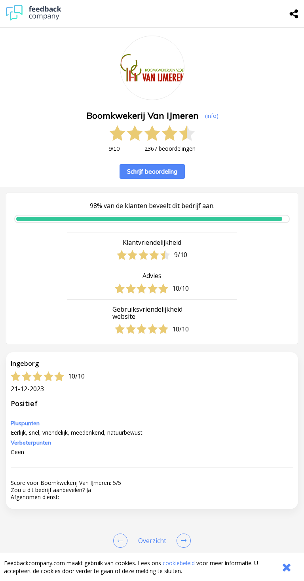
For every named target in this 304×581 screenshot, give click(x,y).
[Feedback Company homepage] (33, 18)
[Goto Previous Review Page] (122, 541)
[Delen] (294, 14)
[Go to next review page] (182, 541)
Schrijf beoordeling (152, 171)
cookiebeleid (179, 563)
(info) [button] (211, 115)
